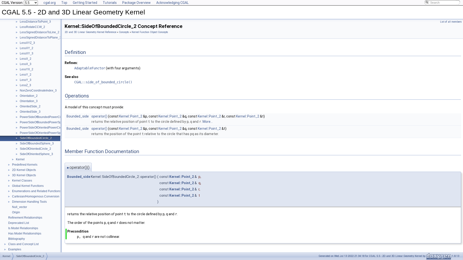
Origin (16, 212)
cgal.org (49, 3)
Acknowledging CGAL (172, 3)
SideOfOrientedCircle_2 (35, 148)
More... (208, 122)
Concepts (124, 32)
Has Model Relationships (24, 233)
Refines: (71, 63)
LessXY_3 (26, 53)
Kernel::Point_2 (130, 116)
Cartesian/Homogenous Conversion (35, 196)
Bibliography (16, 238)
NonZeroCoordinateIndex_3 (38, 90)
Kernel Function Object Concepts (150, 32)
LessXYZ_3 (27, 43)
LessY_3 (25, 80)
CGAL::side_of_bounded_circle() (103, 82)
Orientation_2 (29, 96)
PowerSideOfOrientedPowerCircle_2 (44, 127)
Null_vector (19, 207)
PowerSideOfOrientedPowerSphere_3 (45, 133)
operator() (99, 116)
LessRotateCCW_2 (32, 27)
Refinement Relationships (25, 217)
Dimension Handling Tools (29, 201)
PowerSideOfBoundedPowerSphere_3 (45, 122)
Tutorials (110, 3)
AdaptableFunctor (89, 68)
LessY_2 (25, 74)
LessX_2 (25, 58)
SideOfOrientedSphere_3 (36, 154)
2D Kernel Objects (24, 170)
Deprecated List (18, 223)
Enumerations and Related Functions (36, 191)
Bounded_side (78, 116)
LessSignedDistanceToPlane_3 (40, 37)
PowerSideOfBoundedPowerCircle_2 (44, 117)
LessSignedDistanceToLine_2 (39, 32)
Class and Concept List (23, 244)
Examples (14, 249)
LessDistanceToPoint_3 (35, 21)
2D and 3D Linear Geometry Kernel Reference (90, 32)
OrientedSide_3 (30, 111)
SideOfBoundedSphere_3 (37, 143)
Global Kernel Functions (28, 186)
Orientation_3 (29, 101)
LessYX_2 (26, 69)
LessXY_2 (26, 48)
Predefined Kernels (24, 164)
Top (64, 3)
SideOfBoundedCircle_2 (36, 138)
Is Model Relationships (23, 228)
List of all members (451, 21)
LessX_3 (25, 64)
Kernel (20, 159)
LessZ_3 (25, 85)
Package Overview (136, 3)
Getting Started (85, 3)
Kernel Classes (22, 180)
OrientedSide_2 (30, 106)
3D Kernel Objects (24, 175)
